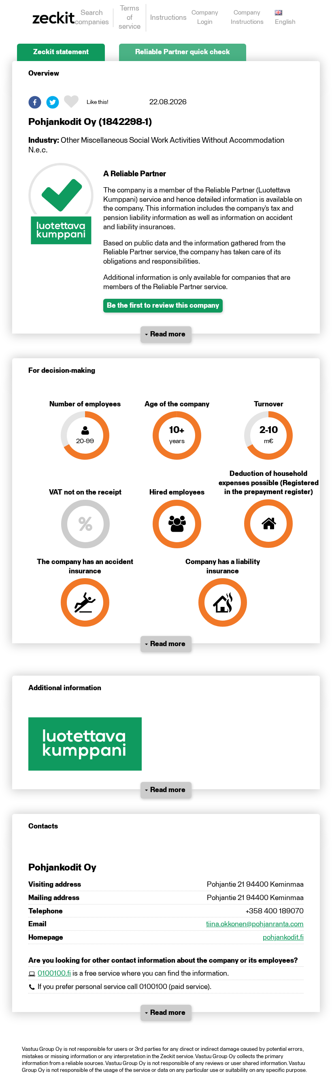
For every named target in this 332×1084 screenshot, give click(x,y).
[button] (34, 102)
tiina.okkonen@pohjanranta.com (255, 924)
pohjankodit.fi (283, 937)
